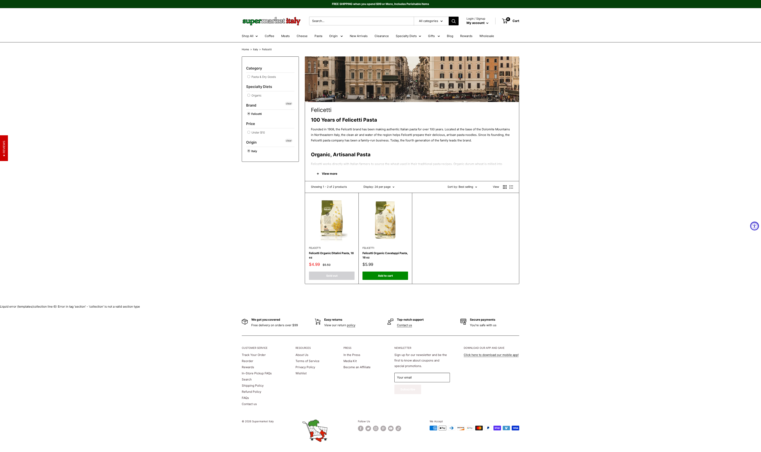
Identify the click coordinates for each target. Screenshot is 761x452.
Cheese (302, 36)
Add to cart (385, 275)
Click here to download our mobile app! (491, 355)
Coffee (269, 36)
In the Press (351, 355)
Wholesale (486, 36)
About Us (301, 355)
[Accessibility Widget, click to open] (754, 226)
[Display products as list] (511, 187)
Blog (450, 36)
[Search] (454, 21)
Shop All (247, 36)
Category (254, 68)
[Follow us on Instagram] (376, 428)
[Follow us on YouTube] (391, 428)
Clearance (382, 36)
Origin (333, 36)
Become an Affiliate (357, 367)
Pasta (318, 36)
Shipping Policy (253, 385)
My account (476, 23)
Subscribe (407, 389)
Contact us (404, 325)
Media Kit (350, 361)
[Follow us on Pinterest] (383, 428)
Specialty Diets (406, 36)
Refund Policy (251, 392)
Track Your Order (254, 355)
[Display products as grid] (505, 187)
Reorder (247, 361)
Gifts (432, 36)
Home (245, 49)
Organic (256, 95)
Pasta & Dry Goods (263, 76)
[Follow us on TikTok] (398, 428)
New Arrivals (359, 36)
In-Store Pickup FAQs (257, 373)
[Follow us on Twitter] (368, 428)
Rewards (466, 36)
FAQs (245, 398)
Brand (251, 105)
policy (351, 325)
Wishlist (301, 373)
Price (250, 124)
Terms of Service (307, 361)
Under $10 (258, 132)
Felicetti (256, 113)
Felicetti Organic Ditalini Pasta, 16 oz (331, 255)
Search (247, 379)
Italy (255, 49)
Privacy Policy (305, 367)
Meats (285, 36)
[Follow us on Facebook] (360, 428)
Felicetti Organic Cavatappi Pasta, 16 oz (385, 255)
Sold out (331, 275)
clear (289, 103)
